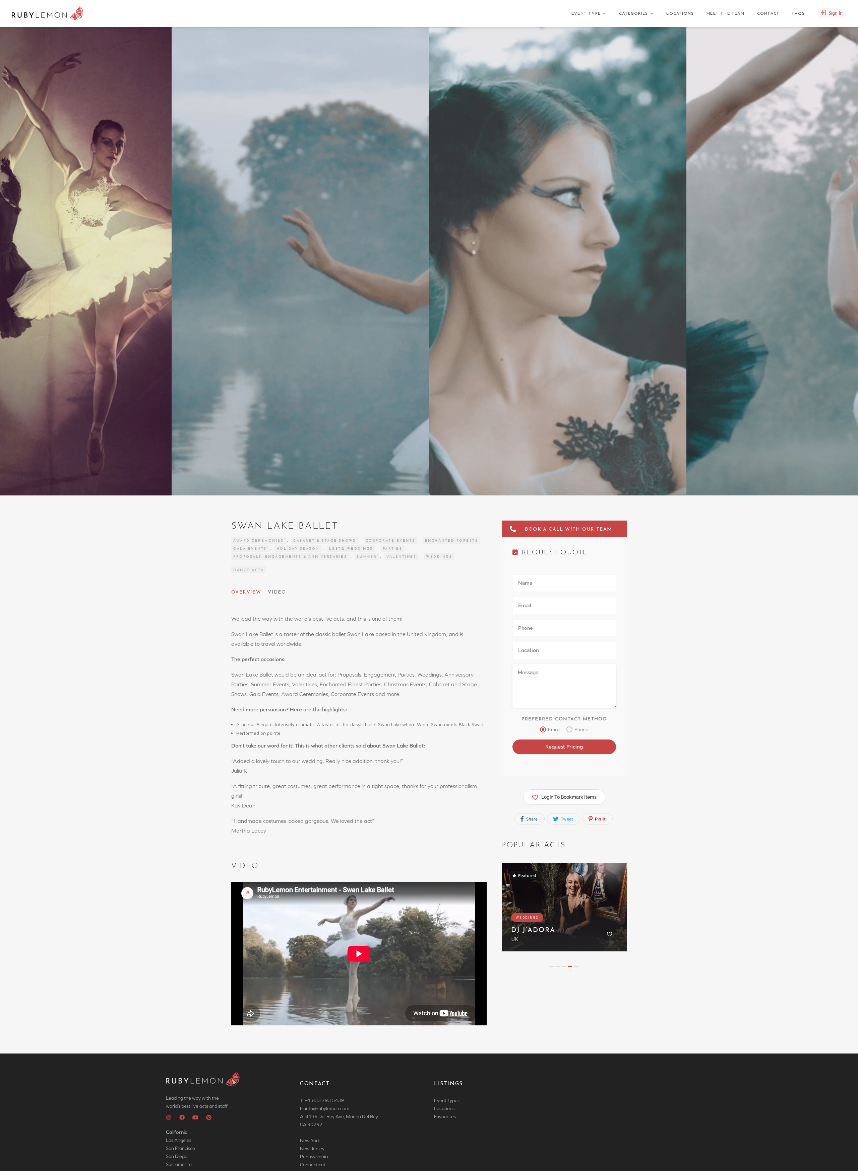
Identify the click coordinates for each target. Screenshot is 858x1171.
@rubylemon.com (331, 1108)
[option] (557, 261)
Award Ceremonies (258, 541)
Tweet (566, 819)
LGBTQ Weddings (351, 549)
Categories (633, 14)
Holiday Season (298, 549)
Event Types (446, 1100)
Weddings (439, 557)
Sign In (835, 13)
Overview (246, 592)
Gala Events (250, 549)
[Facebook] (182, 1117)
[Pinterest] (208, 1117)
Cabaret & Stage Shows (324, 541)
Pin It (600, 819)
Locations (680, 14)
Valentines (401, 557)
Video (277, 592)
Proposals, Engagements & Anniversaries (290, 557)
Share (531, 819)
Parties (393, 549)
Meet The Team (725, 14)
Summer (367, 557)
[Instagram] (168, 1117)
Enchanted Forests (451, 541)
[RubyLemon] (47, 13)
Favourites (445, 1116)
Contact (768, 14)
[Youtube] (195, 1117)
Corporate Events (390, 541)
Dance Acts (248, 570)
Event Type (586, 14)
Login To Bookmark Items (569, 797)
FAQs (798, 14)
